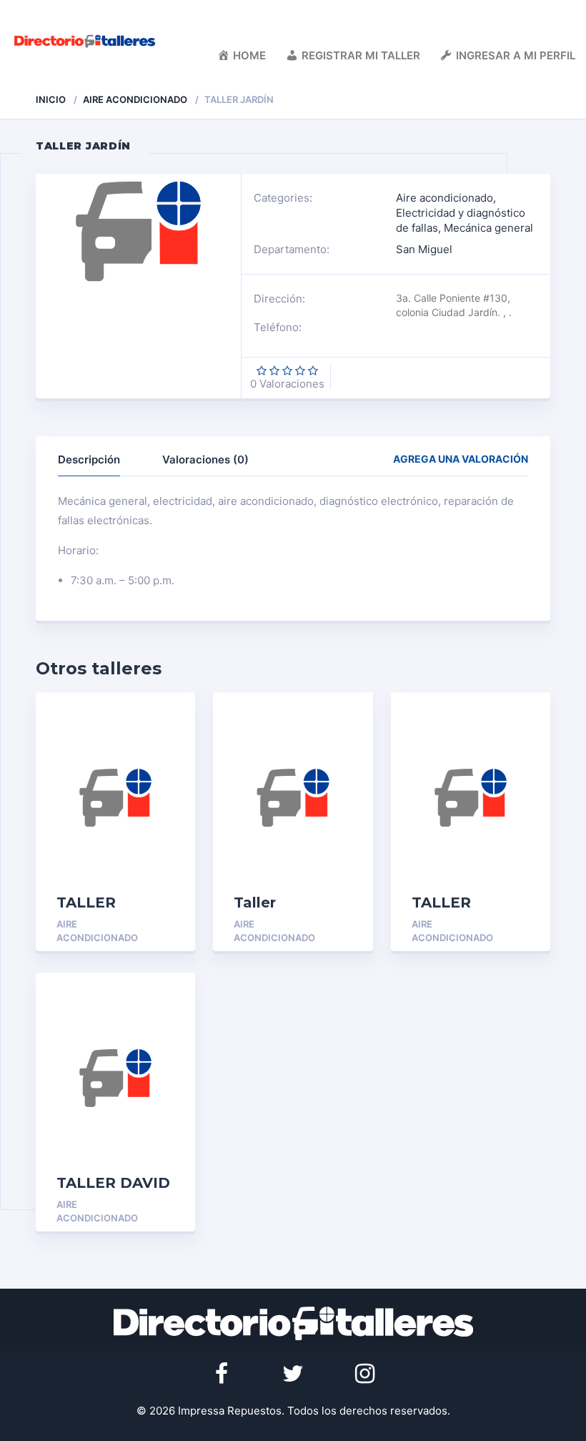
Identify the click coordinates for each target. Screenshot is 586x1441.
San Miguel (424, 249)
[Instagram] (364, 1373)
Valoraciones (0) (205, 459)
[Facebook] (221, 1373)
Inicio (51, 99)
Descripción (89, 459)
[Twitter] (293, 1373)
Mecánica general (488, 228)
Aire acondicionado (135, 99)
